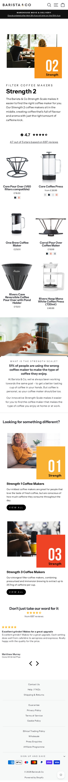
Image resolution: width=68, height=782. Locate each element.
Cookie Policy (34, 721)
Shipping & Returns (34, 695)
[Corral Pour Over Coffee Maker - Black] (47, 253)
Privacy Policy (34, 710)
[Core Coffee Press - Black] (49, 195)
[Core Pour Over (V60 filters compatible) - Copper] (19, 197)
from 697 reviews (34, 616)
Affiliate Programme (34, 747)
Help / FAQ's (34, 689)
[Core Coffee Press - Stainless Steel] (45, 195)
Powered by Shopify (34, 777)
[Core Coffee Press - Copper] (56, 195)
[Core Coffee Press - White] (53, 195)
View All (16, 507)
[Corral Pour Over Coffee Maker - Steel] (54, 253)
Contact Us (34, 684)
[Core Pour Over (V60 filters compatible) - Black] (15, 197)
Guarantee (33, 705)
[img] (34, 613)
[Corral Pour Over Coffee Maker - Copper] (51, 253)
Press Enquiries (34, 741)
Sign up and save (33, 756)
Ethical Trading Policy (34, 731)
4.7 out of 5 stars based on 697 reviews (34, 142)
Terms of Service (34, 715)
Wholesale (34, 736)
